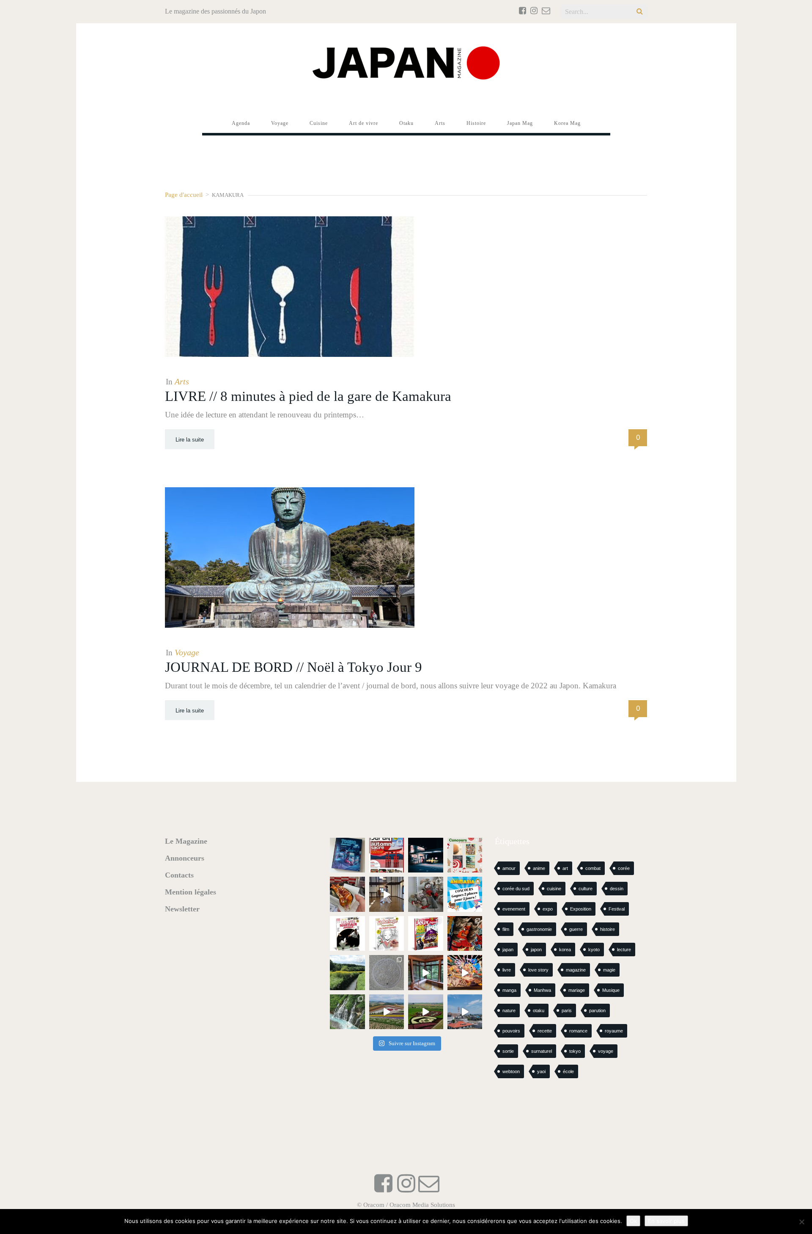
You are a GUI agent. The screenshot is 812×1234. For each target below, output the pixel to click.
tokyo (575, 1051)
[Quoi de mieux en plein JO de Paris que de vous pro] (347, 933)
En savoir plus (666, 1220)
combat (593, 868)
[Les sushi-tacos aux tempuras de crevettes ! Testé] (347, 894)
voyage (605, 1051)
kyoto (594, 949)
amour (509, 868)
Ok (633, 1220)
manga (509, 990)
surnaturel (541, 1051)
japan (507, 949)
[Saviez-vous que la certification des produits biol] (347, 972)
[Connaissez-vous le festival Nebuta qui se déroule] (465, 972)
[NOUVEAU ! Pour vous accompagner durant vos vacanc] (425, 933)
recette (545, 1030)
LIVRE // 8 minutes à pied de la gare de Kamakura (308, 396)
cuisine (554, 888)
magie (609, 969)
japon (536, 949)
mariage (576, 990)
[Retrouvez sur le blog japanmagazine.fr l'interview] (425, 855)
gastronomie (539, 929)
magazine (576, 969)
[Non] (801, 1221)
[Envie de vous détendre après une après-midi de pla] (386, 933)
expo (548, 908)
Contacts (179, 875)
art (565, 868)
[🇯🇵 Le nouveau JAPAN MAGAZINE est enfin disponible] (386, 855)
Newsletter (182, 909)
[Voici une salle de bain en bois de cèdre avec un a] (425, 972)
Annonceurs (184, 858)
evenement (513, 908)
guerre (576, 929)
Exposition (580, 908)
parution (597, 1010)
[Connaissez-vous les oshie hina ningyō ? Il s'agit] (425, 894)
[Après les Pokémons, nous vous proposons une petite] (386, 972)
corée (624, 868)
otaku (538, 1010)
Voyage (187, 652)
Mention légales (190, 892)
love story (538, 969)
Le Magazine (186, 841)
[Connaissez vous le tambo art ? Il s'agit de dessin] (425, 1012)
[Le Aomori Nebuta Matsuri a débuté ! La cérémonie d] (465, 933)
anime (539, 868)
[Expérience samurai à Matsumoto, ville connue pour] (386, 894)
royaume (614, 1030)
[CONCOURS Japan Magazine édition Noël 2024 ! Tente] (465, 855)
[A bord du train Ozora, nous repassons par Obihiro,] (465, 1012)
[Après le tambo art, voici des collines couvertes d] (386, 1012)
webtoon (511, 1071)
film (505, 929)
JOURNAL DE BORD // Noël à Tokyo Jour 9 (293, 667)
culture (586, 888)
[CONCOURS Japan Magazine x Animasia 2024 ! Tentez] (465, 894)
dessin (616, 888)
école (568, 1071)
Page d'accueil (184, 194)
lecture (624, 949)
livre (506, 969)
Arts (182, 381)
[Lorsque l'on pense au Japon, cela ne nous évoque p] (347, 1012)
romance (578, 1030)
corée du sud (515, 888)
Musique (611, 990)
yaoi (541, 1071)
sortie (508, 1051)
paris (567, 1010)
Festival (617, 908)
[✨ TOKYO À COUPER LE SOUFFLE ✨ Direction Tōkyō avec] (347, 855)
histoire (607, 929)
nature (509, 1010)
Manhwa (542, 990)
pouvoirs (511, 1030)
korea (565, 949)
